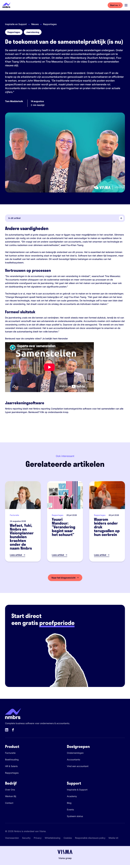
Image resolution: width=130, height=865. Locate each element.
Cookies (68, 838)
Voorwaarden (12, 838)
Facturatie (10, 753)
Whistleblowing (52, 838)
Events (70, 809)
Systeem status (75, 816)
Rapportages (50, 24)
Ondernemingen (75, 753)
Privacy (38, 838)
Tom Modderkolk (14, 101)
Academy (72, 796)
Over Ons (10, 789)
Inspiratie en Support (16, 24)
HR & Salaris (11, 766)
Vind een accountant (77, 766)
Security (26, 838)
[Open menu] (126, 5)
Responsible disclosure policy (90, 838)
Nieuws (35, 24)
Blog (69, 803)
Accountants (73, 759)
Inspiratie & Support (77, 789)
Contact (9, 803)
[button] (65, 218)
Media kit (113, 838)
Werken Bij (10, 796)
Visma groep (65, 858)
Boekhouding (12, 759)
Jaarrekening (32, 32)
